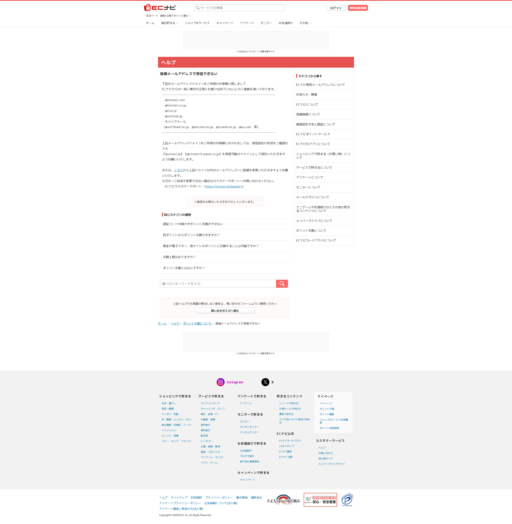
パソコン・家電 (170, 435)
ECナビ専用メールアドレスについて (320, 85)
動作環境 (242, 497)
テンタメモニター (249, 432)
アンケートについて (309, 177)
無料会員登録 (358, 8)
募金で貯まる (286, 414)
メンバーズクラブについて (314, 221)
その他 (304, 23)
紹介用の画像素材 (249, 461)
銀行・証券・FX (209, 414)
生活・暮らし (169, 403)
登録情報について (308, 114)
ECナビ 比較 (285, 457)
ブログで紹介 (247, 456)
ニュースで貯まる (288, 403)
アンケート (247, 23)
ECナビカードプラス (290, 440)
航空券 (204, 435)
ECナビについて (307, 104)
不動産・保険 (208, 419)
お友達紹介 (286, 23)
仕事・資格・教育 (210, 446)
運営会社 (256, 497)
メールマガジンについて (312, 197)
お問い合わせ (325, 453)
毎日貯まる (168, 23)
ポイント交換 (327, 409)
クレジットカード (210, 403)
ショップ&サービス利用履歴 (334, 421)
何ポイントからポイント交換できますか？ (191, 235)
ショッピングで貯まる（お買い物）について (323, 156)
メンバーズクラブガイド (331, 464)
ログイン (336, 8)
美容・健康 (168, 408)
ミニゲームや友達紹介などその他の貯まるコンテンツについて (323, 209)
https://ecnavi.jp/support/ (224, 186)
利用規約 (196, 497)
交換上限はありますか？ (179, 257)
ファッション (169, 430)
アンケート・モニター (213, 457)
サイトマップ (179, 497)
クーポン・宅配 (170, 414)
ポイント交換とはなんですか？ (184, 268)
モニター (266, 23)
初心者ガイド (325, 458)
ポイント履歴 (327, 414)
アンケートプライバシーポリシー (180, 503)
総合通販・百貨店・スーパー (177, 425)
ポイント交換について (311, 230)
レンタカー (207, 441)
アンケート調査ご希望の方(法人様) (181, 509)
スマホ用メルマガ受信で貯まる (294, 421)
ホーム (150, 23)
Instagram (235, 382)
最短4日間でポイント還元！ (175, 15)
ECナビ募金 (285, 451)
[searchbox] (239, 7)
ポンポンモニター (249, 427)
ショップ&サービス (197, 23)
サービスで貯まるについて (314, 167)
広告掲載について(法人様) (220, 503)
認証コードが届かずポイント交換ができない (193, 224)
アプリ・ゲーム (209, 462)
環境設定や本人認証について (315, 124)
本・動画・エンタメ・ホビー (177, 419)
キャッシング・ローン (213, 408)
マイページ (326, 403)
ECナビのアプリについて (313, 144)
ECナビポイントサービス (313, 134)
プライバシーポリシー (219, 497)
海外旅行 (205, 430)
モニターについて (308, 187)
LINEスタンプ (286, 446)
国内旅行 (205, 425)
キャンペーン (224, 23)
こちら (178, 170)
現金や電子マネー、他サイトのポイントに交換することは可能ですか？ (211, 246)
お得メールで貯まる (290, 408)
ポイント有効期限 (329, 428)
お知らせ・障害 (306, 94)
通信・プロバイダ (210, 452)
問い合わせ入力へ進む (225, 311)
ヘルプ (322, 447)
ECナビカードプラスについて (316, 240)
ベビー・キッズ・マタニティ (177, 441)
